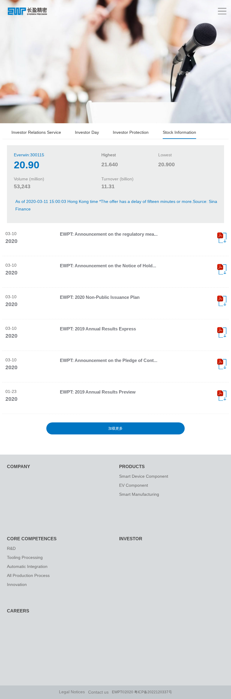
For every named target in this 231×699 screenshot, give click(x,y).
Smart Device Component (143, 476)
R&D (11, 548)
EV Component (133, 485)
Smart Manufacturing (139, 494)
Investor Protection (131, 132)
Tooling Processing (25, 557)
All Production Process (28, 575)
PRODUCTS (132, 466)
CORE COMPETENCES (32, 538)
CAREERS (18, 610)
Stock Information (179, 132)
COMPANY (18, 466)
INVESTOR (130, 538)
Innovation (17, 584)
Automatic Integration (27, 566)
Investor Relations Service (36, 132)
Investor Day (87, 132)
